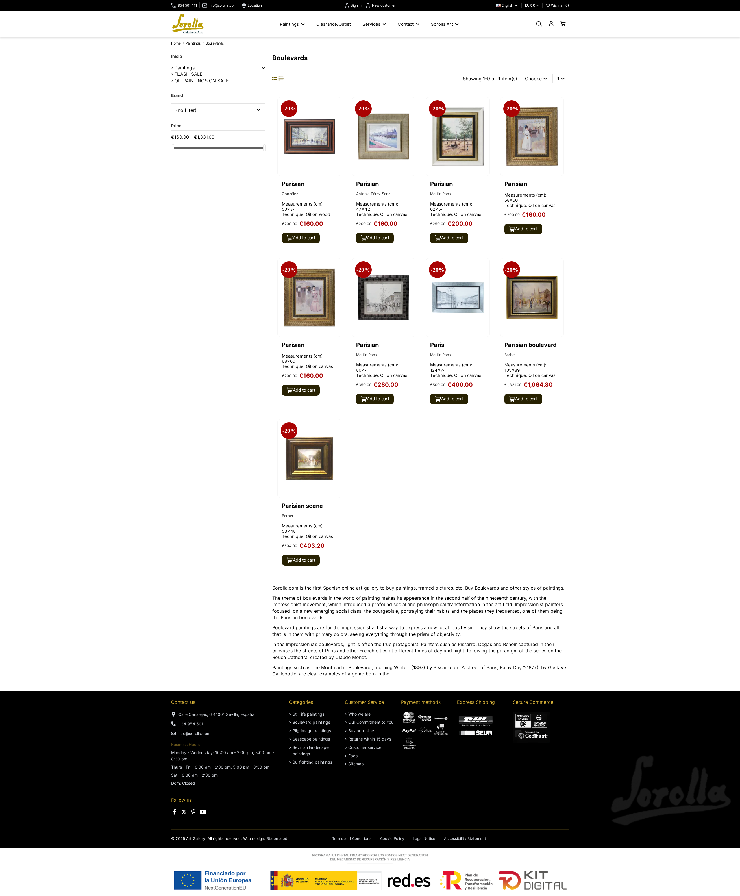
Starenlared (277, 838)
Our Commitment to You (370, 722)
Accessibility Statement (465, 838)
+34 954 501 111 (194, 723)
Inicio (176, 56)
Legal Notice (424, 838)
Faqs (353, 755)
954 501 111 (187, 5)
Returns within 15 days (369, 738)
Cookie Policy (392, 838)
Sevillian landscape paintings (311, 750)
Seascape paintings (311, 738)
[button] (263, 67)
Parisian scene (303, 505)
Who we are (359, 714)
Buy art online (361, 730)
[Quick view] (336, 117)
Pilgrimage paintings (312, 730)
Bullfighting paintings (312, 762)
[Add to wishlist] (336, 106)
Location (255, 5)
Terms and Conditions (351, 838)
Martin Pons (440, 194)
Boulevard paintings (311, 722)
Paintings (185, 68)
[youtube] (202, 812)
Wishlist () (559, 5)
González (290, 194)
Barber (510, 355)
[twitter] (184, 812)
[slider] (173, 147)
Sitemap (356, 763)
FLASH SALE (189, 74)
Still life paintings (308, 714)
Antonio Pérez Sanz (373, 194)
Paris (437, 344)
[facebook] (174, 812)
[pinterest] (193, 812)
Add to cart (304, 237)
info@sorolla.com (222, 5)
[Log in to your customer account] (551, 24)
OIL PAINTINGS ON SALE (202, 81)
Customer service (364, 747)
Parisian (293, 183)
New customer (383, 5)
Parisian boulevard (530, 344)
